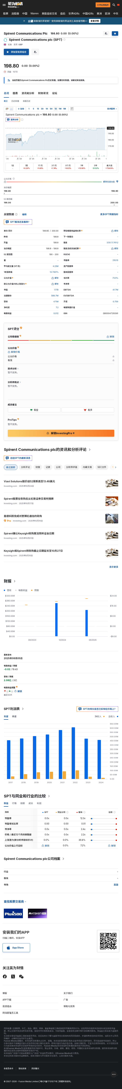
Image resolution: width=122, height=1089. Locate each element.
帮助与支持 (69, 1006)
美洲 (99, 13)
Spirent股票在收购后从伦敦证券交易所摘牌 (29, 498)
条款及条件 (8, 1068)
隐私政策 (22, 1068)
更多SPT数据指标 (109, 214)
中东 (115, 13)
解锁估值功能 (109, 182)
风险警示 (35, 1068)
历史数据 (15, 101)
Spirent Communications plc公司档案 (32, 859)
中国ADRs (88, 13)
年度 (6, 716)
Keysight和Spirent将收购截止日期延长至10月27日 (33, 550)
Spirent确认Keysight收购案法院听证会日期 (29, 533)
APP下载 (7, 999)
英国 (116, 884)
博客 (5, 993)
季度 (14, 716)
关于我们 (68, 993)
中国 (24, 13)
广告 (66, 999)
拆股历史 (26, 101)
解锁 (47, 845)
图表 (15, 93)
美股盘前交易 (49, 13)
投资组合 (7, 1006)
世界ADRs (73, 13)
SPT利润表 (12, 709)
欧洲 (107, 13)
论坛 (54, 93)
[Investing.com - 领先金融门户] (15, 5)
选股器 (15, 13)
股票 (5, 13)
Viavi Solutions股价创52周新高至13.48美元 (29, 481)
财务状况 (43, 93)
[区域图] (11, 109)
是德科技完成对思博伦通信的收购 (23, 516)
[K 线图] (7, 109)
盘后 (62, 13)
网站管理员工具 (10, 1012)
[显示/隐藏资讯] (72, 109)
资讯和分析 (28, 93)
